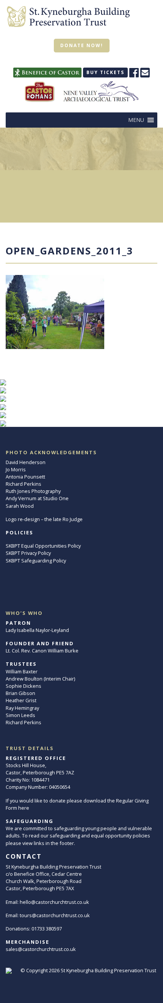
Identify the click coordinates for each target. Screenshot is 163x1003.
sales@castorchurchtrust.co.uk (41, 949)
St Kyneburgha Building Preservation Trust (108, 970)
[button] (136, 120)
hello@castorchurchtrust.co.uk (54, 902)
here (23, 807)
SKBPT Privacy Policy (28, 553)
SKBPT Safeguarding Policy (36, 560)
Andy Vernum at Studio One (37, 498)
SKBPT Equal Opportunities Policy (43, 545)
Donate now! (81, 45)
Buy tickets (105, 72)
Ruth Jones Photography (33, 491)
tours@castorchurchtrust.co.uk (55, 915)
